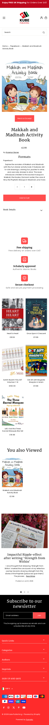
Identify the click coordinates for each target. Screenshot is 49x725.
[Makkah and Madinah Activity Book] (12, 471)
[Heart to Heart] (12, 314)
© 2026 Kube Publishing (12, 714)
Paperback (15, 46)
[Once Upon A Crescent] (36, 314)
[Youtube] (24, 708)
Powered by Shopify (32, 714)
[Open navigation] (9, 17)
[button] (24, 210)
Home (4, 46)
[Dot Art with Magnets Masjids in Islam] (36, 361)
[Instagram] (8, 708)
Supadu (29, 720)
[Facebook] (3, 708)
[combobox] (24, 32)
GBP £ (7, 689)
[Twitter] (14, 708)
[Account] (41, 17)
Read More (30, 576)
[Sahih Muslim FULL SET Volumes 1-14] (12, 361)
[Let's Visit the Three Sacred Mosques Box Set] (12, 409)
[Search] (43, 32)
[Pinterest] (18, 708)
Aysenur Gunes (12, 152)
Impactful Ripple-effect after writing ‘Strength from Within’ (24, 558)
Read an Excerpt (24, 118)
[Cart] (46, 17)
